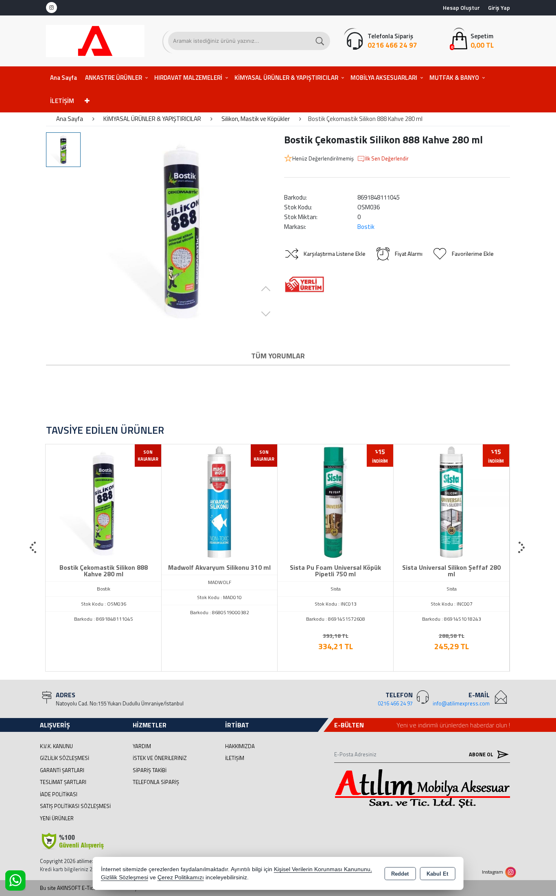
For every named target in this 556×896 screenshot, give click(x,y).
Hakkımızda (240, 746)
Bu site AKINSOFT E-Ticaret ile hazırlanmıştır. (91, 888)
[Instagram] (51, 7)
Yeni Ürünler (57, 818)
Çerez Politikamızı (181, 877)
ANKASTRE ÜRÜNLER (113, 77)
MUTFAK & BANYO (454, 77)
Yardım (142, 746)
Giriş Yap (499, 7)
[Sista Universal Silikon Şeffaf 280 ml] (451, 501)
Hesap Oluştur (461, 7)
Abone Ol (482, 754)
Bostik (365, 226)
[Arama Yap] (320, 41)
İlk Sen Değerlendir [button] (387, 159)
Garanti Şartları (62, 770)
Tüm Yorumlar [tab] (278, 355)
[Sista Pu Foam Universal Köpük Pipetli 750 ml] (335, 501)
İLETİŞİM (62, 100)
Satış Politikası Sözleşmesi (75, 806)
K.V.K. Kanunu (56, 746)
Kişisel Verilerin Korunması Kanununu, (323, 869)
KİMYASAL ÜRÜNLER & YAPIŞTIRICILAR (286, 77)
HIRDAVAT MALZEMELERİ (188, 77)
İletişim (234, 758)
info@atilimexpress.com (461, 703)
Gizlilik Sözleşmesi (64, 758)
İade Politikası (58, 794)
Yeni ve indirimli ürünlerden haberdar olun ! (453, 725)
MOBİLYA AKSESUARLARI (383, 77)
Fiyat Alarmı (408, 253)
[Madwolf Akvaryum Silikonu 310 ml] (219, 501)
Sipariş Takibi (149, 770)
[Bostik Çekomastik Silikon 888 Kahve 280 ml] (181, 229)
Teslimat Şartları (63, 782)
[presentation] (34, 548)
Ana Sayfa (63, 77)
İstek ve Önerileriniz (160, 758)
